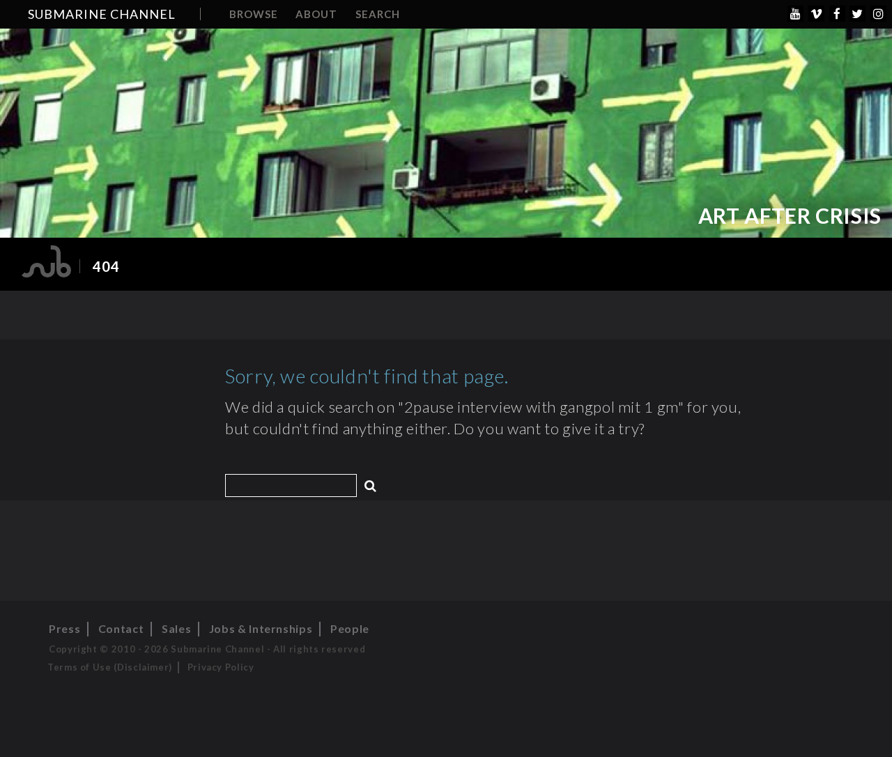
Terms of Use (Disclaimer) (109, 667)
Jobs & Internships (261, 628)
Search (377, 14)
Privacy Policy (220, 667)
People (349, 628)
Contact (121, 628)
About (316, 14)
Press (64, 628)
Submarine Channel (102, 14)
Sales (176, 628)
